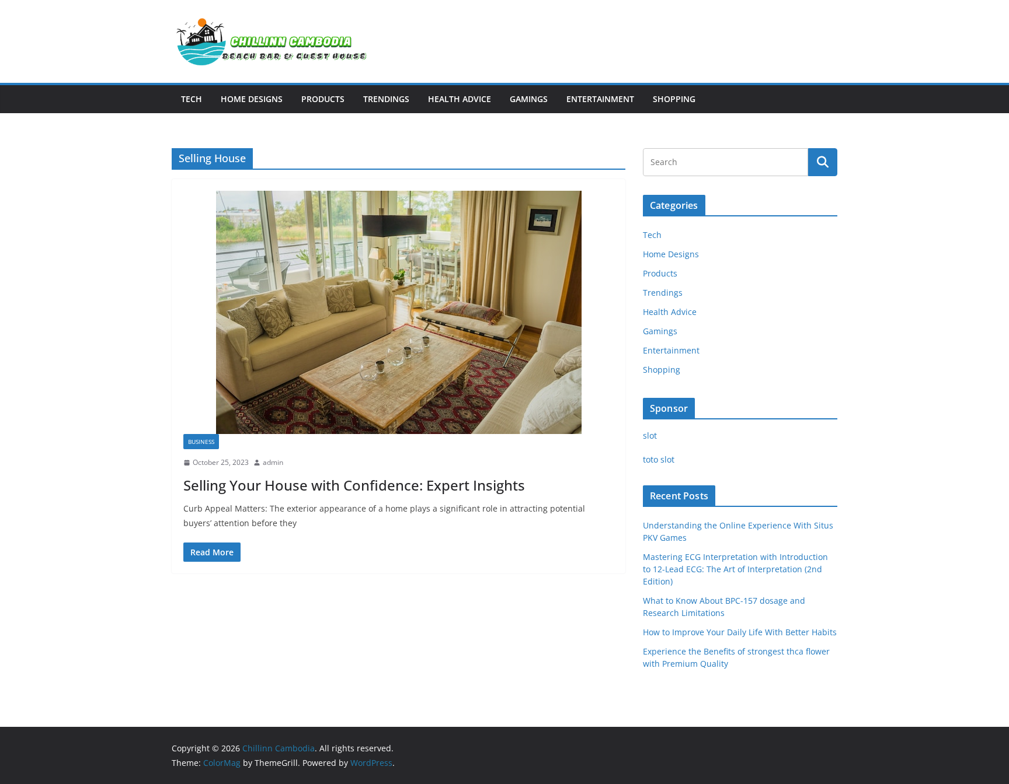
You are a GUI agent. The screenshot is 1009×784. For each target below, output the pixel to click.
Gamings (529, 98)
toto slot (658, 459)
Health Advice (459, 98)
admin (273, 462)
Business (201, 442)
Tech (191, 98)
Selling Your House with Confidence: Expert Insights (354, 485)
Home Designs (252, 98)
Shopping (674, 98)
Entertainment (600, 98)
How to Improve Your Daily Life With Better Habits (740, 632)
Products (323, 98)
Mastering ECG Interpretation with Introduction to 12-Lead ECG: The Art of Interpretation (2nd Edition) (735, 569)
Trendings (386, 98)
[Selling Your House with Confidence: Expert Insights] (398, 312)
